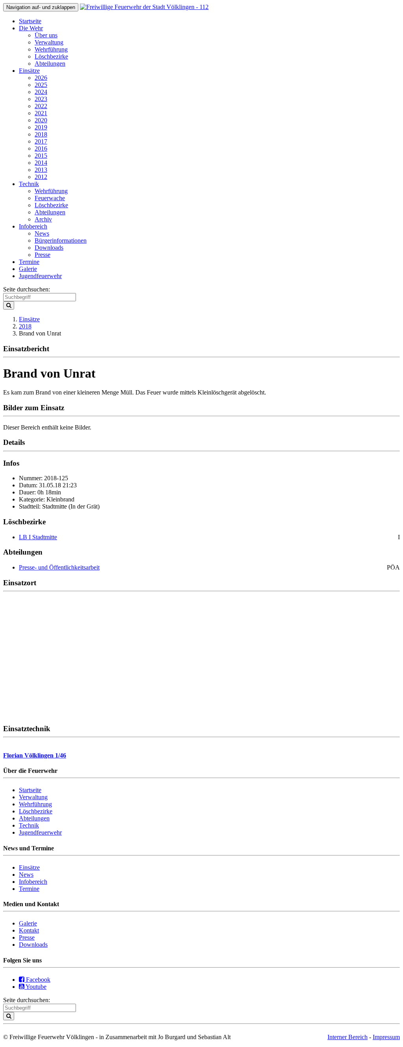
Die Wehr (31, 28)
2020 (41, 120)
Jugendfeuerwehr (40, 276)
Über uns (46, 35)
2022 (41, 106)
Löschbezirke (51, 56)
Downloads (49, 247)
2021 (41, 113)
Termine (29, 261)
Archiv (43, 219)
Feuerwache (50, 198)
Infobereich (33, 226)
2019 (41, 127)
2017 (41, 141)
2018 (41, 134)
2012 (41, 176)
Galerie (28, 268)
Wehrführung (51, 49)
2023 (41, 99)
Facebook (37, 979)
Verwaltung (49, 42)
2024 (41, 91)
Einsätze (29, 70)
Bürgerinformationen (61, 240)
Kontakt (29, 930)
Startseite (30, 21)
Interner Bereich (347, 1037)
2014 (41, 162)
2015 (41, 155)
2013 (41, 169)
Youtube (35, 986)
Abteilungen (50, 63)
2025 (41, 84)
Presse (42, 254)
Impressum (386, 1037)
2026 (41, 77)
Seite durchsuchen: (26, 289)
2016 (41, 148)
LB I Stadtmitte (38, 537)
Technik (29, 184)
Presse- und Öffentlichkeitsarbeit (59, 567)
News (42, 233)
